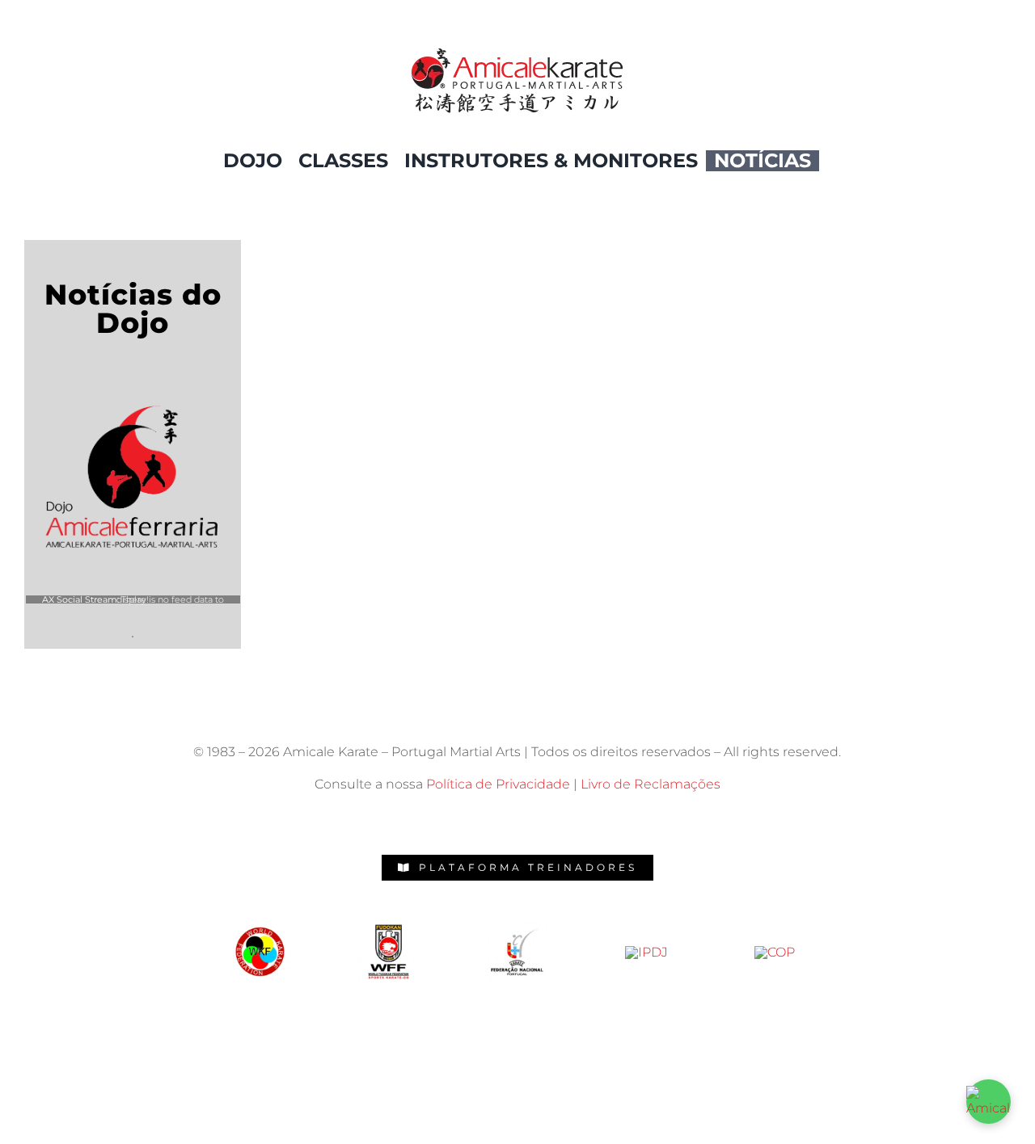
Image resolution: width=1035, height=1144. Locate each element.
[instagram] (482, 821)
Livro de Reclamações (650, 784)
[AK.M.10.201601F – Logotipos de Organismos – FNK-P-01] (517, 928)
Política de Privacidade (498, 784)
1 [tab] (133, 637)
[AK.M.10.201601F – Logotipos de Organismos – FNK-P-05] (260, 928)
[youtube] (553, 821)
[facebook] (446, 821)
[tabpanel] (133, 609)
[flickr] (517, 821)
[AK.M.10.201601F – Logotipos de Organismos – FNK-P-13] (646, 952)
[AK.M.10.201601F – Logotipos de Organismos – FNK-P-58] (388, 927)
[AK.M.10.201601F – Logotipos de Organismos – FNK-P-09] (774, 952)
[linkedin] (588, 821)
